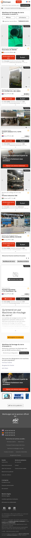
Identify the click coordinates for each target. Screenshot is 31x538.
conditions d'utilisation (12, 535)
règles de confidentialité (24, 533)
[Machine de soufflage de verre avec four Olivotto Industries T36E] (15, 180)
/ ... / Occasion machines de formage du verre (14, 8)
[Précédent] (2, 36)
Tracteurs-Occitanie (8, 452)
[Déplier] (15, 64)
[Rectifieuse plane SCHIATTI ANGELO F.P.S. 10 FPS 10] (15, 118)
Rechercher (25, 5)
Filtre (9, 17)
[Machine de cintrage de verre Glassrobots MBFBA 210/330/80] (15, 223)
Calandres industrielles (21, 452)
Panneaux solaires (7, 362)
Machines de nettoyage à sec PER (15, 448)
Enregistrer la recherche (16, 337)
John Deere (5, 368)
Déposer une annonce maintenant (15, 165)
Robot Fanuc (21, 441)
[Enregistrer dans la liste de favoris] (28, 48)
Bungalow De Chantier (8, 365)
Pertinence (23, 17)
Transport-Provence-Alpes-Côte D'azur (15, 445)
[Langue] (27, 1)
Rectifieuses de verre (9, 261)
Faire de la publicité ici (16, 405)
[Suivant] (28, 36)
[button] (29, 1)
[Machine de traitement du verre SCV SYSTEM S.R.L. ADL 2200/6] (15, 77)
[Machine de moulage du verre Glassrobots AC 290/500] (15, 36)
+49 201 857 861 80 (10, 430)
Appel (23, 57)
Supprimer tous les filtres (10, 21)
